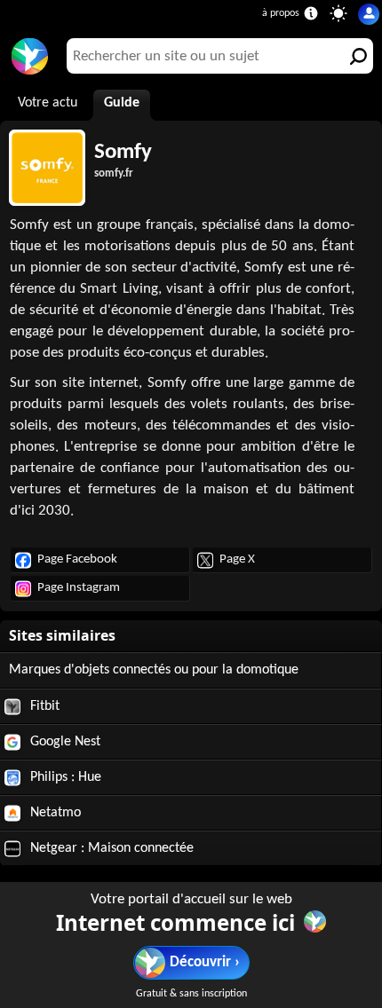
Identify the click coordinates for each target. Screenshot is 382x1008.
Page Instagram (78, 588)
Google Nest (63, 742)
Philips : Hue (64, 777)
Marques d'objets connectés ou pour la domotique (153, 670)
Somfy (123, 152)
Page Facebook (77, 559)
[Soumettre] (355, 56)
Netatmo (54, 813)
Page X (237, 559)
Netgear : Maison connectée (110, 848)
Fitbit (43, 706)
